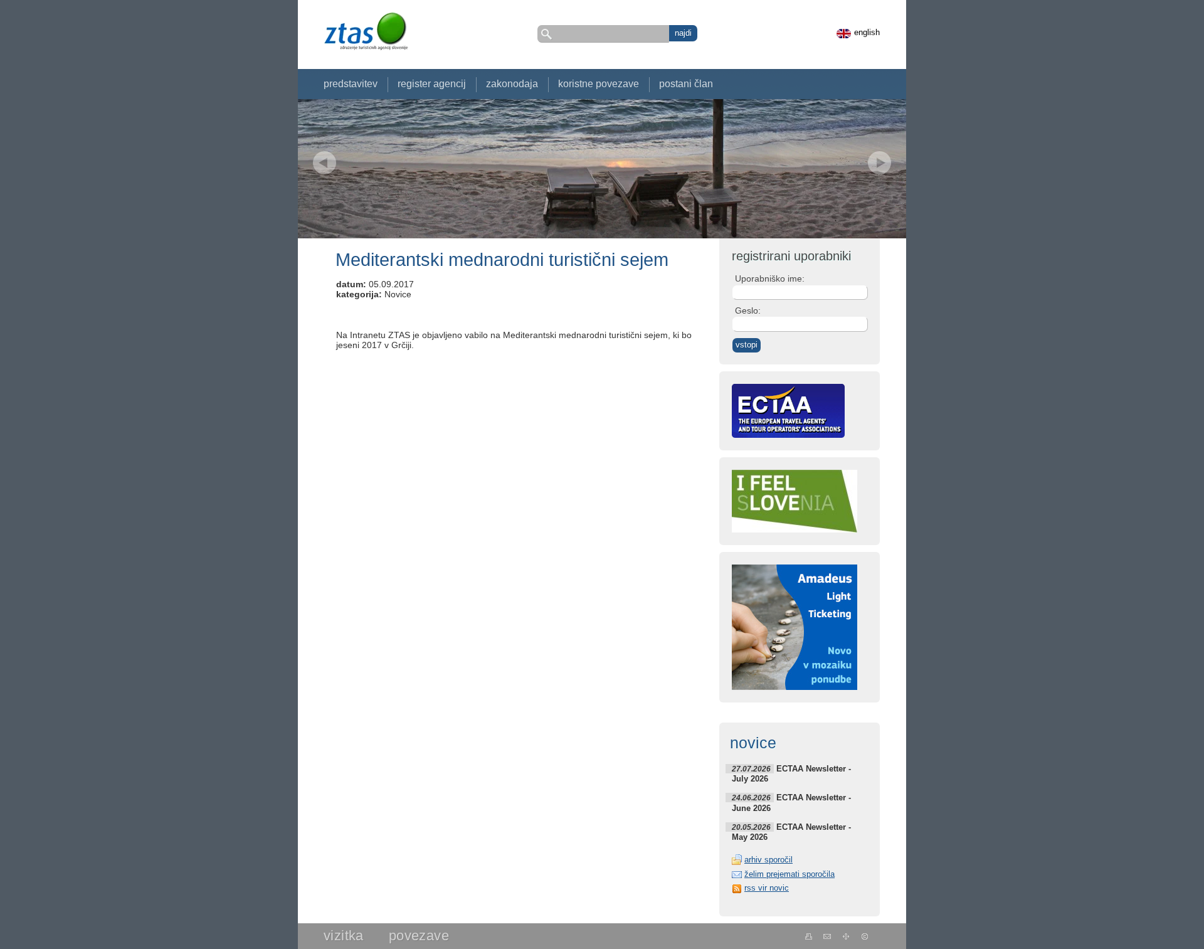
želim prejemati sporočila (789, 874)
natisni (808, 936)
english (867, 32)
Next (879, 162)
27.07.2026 (751, 769)
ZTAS (365, 31)
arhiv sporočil (768, 859)
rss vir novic (766, 888)
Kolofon (865, 936)
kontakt (827, 936)
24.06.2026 (751, 797)
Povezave (419, 935)
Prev (324, 162)
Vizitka (344, 935)
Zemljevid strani (846, 936)
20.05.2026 (751, 827)
